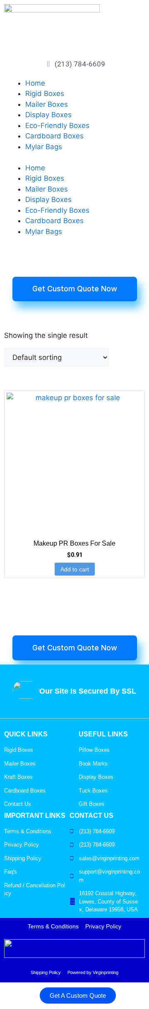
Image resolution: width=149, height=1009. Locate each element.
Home (35, 83)
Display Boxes (48, 115)
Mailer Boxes (46, 104)
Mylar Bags (43, 147)
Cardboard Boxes (54, 136)
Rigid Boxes (44, 93)
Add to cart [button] (74, 569)
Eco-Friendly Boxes (57, 125)
